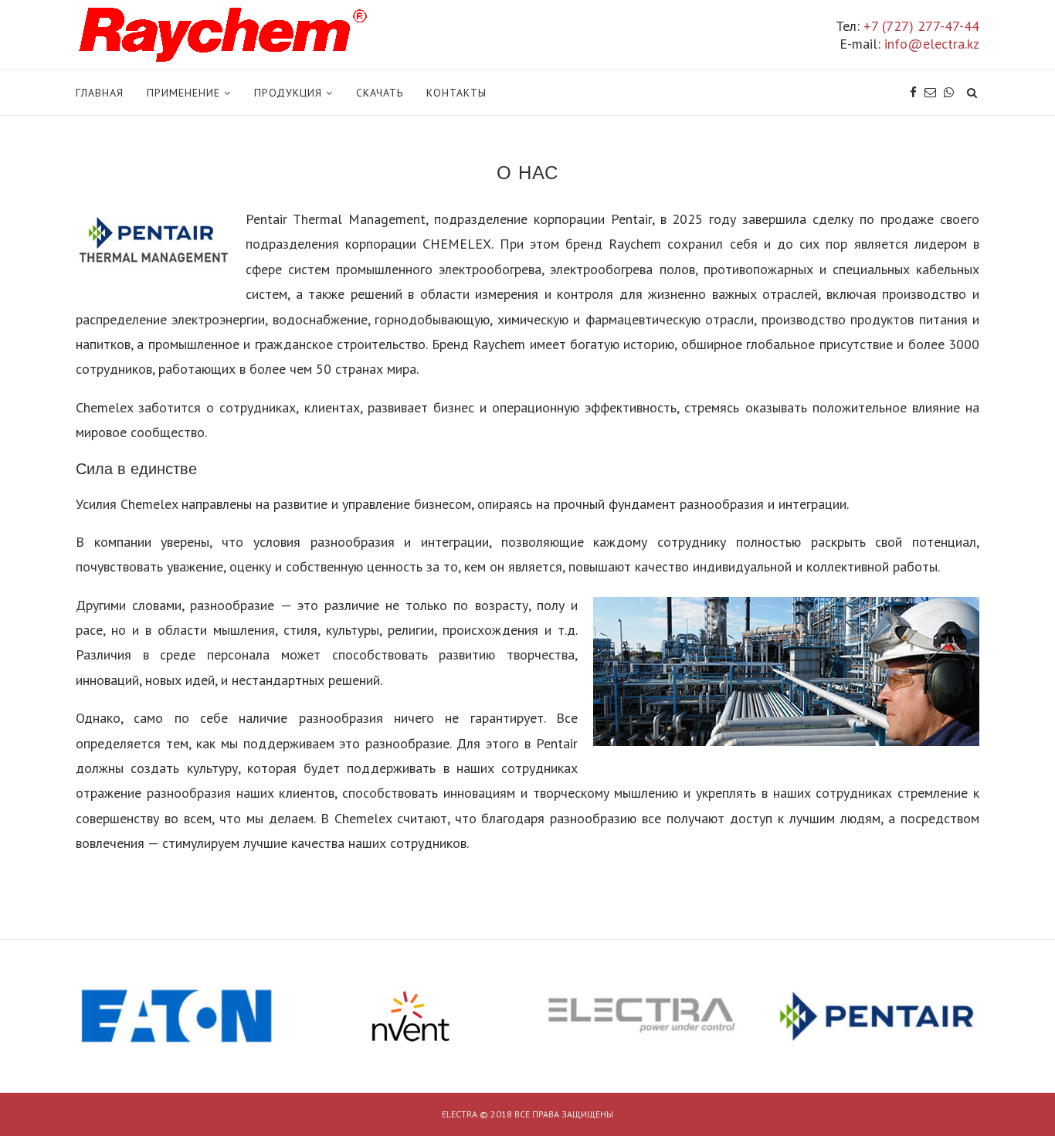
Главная (100, 93)
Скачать (379, 93)
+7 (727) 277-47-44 (921, 26)
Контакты (456, 93)
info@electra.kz (931, 44)
